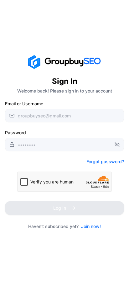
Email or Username (24, 103)
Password (15, 132)
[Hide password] (117, 144)
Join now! (91, 226)
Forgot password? (105, 161)
